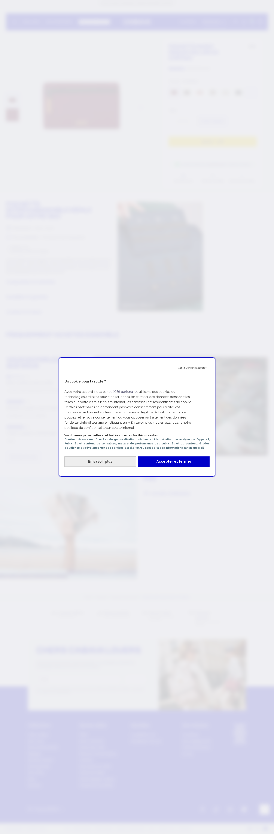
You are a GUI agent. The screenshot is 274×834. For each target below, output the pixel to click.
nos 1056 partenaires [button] (122, 392)
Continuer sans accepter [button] (194, 367)
